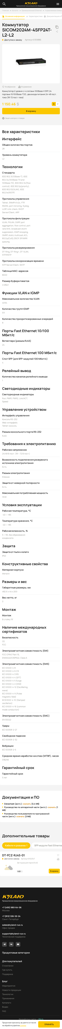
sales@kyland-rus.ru (12, 925)
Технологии (7, 994)
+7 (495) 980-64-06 (11, 907)
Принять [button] (49, 1024)
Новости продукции (11, 990)
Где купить (7, 969)
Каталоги (6, 1002)
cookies (23, 1025)
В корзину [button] (31, 111)
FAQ (4, 1011)
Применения (8, 998)
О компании (7, 965)
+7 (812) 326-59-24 (11, 916)
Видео (5, 1006)
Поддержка (7, 974)
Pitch (40, 1019)
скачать (27, 803)
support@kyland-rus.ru (14, 933)
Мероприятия (8, 985)
